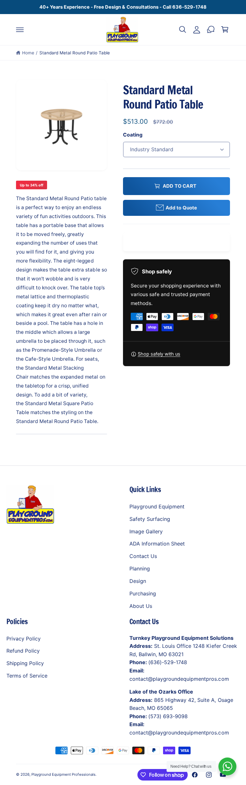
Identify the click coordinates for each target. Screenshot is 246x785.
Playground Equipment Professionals (63, 774)
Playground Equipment (156, 506)
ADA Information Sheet (157, 543)
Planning (139, 568)
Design (137, 581)
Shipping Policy (25, 663)
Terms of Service (26, 675)
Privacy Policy (23, 638)
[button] (20, 29)
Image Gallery (146, 531)
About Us (140, 606)
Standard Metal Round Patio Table (74, 52)
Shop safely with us (159, 354)
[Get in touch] (211, 29)
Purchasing (142, 593)
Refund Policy (23, 651)
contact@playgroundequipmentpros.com (179, 679)
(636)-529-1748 (167, 662)
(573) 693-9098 (168, 716)
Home (28, 52)
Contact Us (143, 556)
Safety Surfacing (149, 519)
